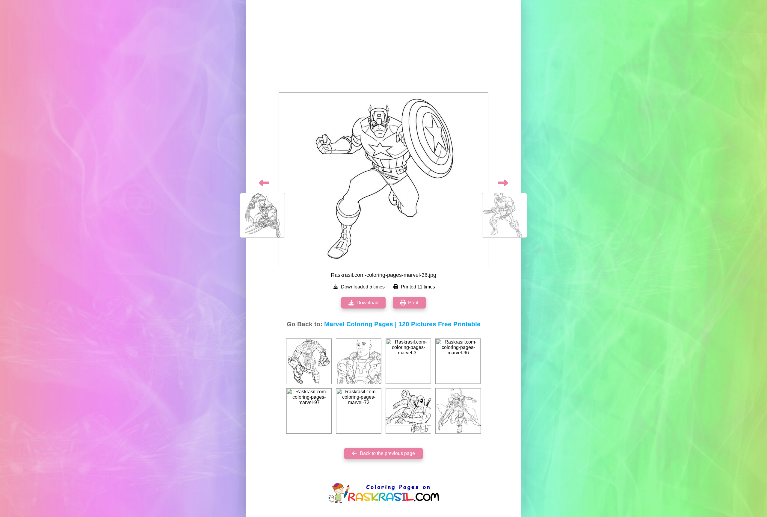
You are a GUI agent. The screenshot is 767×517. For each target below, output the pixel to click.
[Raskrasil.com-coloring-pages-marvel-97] (309, 411)
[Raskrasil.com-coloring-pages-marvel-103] (458, 411)
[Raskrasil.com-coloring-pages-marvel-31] (408, 361)
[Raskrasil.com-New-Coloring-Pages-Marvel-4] (358, 361)
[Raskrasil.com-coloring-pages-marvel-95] (408, 411)
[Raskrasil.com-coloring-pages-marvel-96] (458, 361)
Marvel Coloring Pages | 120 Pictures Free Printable (402, 324)
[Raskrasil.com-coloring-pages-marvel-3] (309, 361)
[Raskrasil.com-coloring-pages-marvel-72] (358, 411)
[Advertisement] (383, 48)
